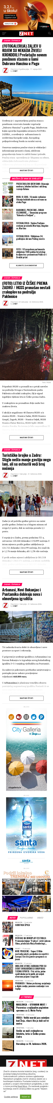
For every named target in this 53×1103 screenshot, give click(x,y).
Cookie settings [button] (11, 1097)
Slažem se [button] (26, 1097)
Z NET (15, 71)
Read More (22, 1086)
